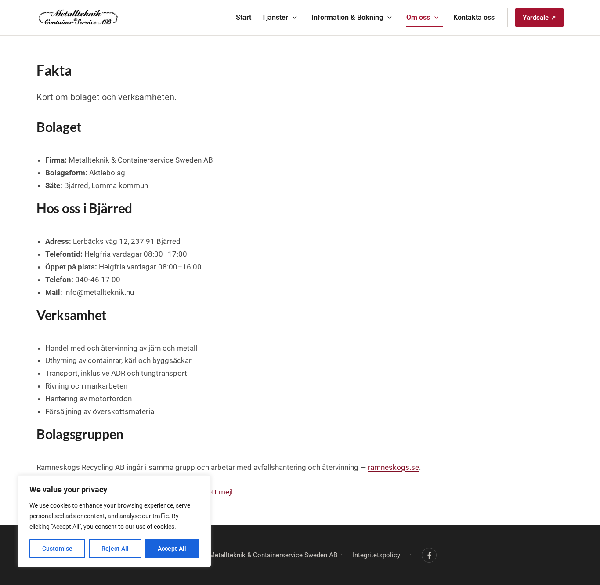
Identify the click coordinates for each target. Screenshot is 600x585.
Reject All (115, 548)
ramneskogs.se (393, 467)
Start (243, 17)
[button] (292, 18)
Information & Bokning (347, 17)
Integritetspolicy (376, 555)
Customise (57, 548)
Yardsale (536, 18)
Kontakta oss (474, 17)
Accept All (172, 548)
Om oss (418, 17)
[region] (114, 521)
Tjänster (275, 17)
